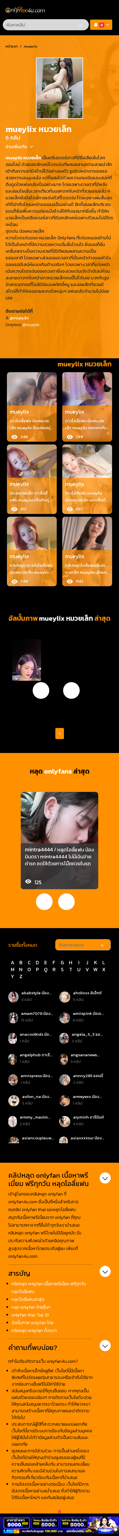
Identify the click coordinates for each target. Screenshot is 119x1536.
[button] (101, 24)
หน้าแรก (12, 46)
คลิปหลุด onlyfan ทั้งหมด (34, 1330)
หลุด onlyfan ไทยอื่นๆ (31, 1307)
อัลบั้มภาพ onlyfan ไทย (32, 1322)
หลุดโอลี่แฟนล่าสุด (28, 1299)
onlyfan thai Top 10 (30, 1314)
